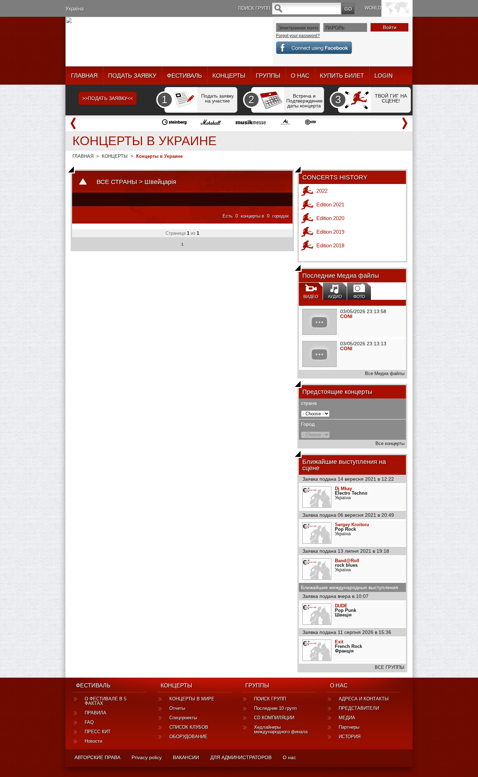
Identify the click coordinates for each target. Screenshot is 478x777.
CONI (346, 316)
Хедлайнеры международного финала (281, 729)
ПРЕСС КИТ (98, 731)
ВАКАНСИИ (186, 757)
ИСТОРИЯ (349, 736)
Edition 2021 (330, 204)
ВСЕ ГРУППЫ (390, 667)
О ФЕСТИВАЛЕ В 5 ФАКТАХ (105, 701)
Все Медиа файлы (385, 373)
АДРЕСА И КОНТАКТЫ (364, 698)
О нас (289, 757)
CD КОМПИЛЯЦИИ (274, 717)
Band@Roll (347, 560)
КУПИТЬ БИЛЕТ (342, 75)
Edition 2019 (330, 232)
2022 (322, 191)
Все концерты (390, 443)
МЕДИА (347, 717)
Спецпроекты (183, 717)
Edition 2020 (330, 218)
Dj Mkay (343, 488)
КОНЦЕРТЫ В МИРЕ (192, 698)
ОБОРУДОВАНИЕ (188, 736)
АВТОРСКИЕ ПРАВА (97, 757)
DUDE (341, 605)
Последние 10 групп (275, 708)
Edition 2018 (330, 245)
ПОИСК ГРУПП (270, 698)
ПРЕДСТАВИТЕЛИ (359, 708)
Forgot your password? (298, 35)
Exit (339, 641)
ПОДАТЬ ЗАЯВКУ (132, 75)
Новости (93, 741)
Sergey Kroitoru (352, 524)
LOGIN (383, 75)
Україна (74, 9)
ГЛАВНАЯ (84, 75)
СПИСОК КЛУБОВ (188, 727)
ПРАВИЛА (95, 712)
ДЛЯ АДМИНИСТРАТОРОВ (241, 757)
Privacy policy (147, 757)
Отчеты (177, 708)
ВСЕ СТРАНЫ (117, 181)
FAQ (89, 722)
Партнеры (349, 727)
